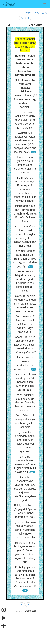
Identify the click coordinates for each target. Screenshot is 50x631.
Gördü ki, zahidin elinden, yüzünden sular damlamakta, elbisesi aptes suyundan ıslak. (25, 303)
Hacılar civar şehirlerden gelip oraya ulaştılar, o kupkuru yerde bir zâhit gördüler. (25, 119)
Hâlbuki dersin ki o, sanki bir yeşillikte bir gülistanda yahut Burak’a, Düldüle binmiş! (25, 213)
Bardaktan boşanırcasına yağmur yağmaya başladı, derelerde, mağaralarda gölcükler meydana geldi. (25, 488)
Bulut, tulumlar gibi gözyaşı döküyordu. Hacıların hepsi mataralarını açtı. (25, 511)
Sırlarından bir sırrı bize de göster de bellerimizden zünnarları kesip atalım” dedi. (25, 381)
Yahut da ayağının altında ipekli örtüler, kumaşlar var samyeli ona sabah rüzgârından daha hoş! (25, 235)
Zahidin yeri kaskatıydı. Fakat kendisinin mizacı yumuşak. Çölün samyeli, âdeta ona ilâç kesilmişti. (25, 142)
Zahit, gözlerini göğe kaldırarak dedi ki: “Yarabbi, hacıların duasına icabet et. (25, 402)
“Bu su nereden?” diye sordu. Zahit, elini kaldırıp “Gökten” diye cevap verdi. (25, 323)
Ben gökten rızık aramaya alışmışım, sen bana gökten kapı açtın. (25, 421)
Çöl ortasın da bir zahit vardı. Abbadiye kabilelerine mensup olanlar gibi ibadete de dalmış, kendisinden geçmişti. (25, 93)
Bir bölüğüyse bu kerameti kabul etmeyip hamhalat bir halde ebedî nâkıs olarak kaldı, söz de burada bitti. (25, 576)
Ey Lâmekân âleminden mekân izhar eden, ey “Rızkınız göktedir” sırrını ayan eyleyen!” (25, 441)
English (29, 12)
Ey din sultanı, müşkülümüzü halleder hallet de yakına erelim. (24, 363)
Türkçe (37, 12)
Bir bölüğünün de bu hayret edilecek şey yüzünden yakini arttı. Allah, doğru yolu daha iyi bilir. (25, 552)
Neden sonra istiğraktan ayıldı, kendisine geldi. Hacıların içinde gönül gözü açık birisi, (25, 280)
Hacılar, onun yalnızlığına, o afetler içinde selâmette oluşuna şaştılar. (25, 164)
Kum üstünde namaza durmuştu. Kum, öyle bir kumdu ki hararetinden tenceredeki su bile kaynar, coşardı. (25, 188)
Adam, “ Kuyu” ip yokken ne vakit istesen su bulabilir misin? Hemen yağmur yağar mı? (25, 344)
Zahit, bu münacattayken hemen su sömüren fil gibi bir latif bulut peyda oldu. (25, 464)
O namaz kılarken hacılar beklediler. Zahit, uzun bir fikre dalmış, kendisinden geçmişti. (25, 258)
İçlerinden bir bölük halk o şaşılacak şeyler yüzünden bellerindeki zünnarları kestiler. (25, 529)
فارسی (45, 12)
